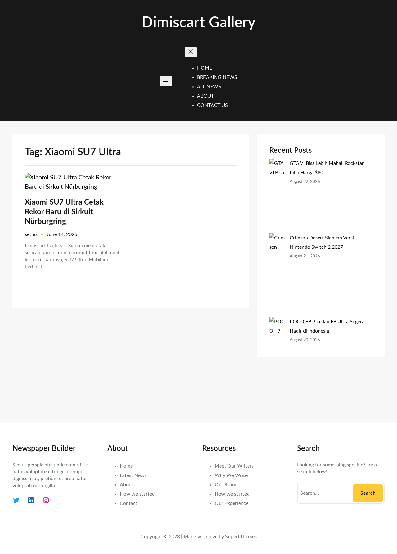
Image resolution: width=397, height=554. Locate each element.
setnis (31, 234)
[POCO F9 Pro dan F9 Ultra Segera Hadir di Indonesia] (277, 363)
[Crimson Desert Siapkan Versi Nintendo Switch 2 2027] (277, 275)
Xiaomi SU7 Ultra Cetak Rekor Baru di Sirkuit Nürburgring (64, 212)
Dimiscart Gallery (198, 22)
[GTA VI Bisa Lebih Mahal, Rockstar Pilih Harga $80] (277, 196)
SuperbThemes (241, 536)
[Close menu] (191, 52)
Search (368, 493)
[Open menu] (166, 81)
